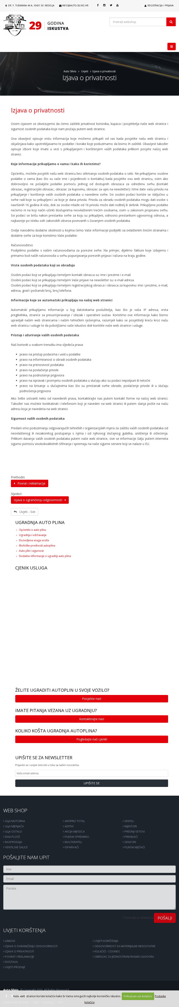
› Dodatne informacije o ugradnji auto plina (43, 556)
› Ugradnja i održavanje (31, 535)
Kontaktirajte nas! (91, 719)
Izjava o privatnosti (38, 110)
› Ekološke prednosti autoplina (35, 545)
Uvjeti (84, 71)
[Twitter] (111, 5)
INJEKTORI (130, 826)
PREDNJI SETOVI (134, 831)
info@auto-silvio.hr (75, 5)
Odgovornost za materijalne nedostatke (124, 946)
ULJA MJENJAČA (14, 826)
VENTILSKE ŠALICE (16, 847)
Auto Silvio (70, 71)
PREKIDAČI (131, 837)
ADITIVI (69, 826)
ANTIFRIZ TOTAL (74, 821)
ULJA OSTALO (13, 831)
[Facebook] (98, 5)
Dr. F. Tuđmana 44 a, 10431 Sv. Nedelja (30, 5)
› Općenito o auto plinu (31, 530)
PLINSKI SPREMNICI (76, 837)
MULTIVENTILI (73, 842)
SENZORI (130, 842)
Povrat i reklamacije (30, 483)
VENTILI (129, 821)
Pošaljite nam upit (26, 857)
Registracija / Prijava (160, 5)
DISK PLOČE (12, 837)
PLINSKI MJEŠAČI (134, 847)
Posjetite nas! (91, 699)
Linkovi (9, 941)
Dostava (11, 962)
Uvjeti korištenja (24, 930)
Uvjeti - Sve (26, 512)
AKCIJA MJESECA (74, 831)
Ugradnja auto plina (40, 522)
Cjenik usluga (31, 568)
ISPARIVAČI (71, 847)
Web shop (15, 810)
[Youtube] (117, 5)
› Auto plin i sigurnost (30, 551)
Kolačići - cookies (107, 951)
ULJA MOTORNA (14, 821)
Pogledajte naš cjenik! (91, 739)
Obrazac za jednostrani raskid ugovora (124, 957)
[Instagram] (104, 5)
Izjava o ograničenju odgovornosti (39, 500)
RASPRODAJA (13, 842)
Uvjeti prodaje (14, 967)
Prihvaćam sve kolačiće (138, 996)
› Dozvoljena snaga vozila (32, 540)
